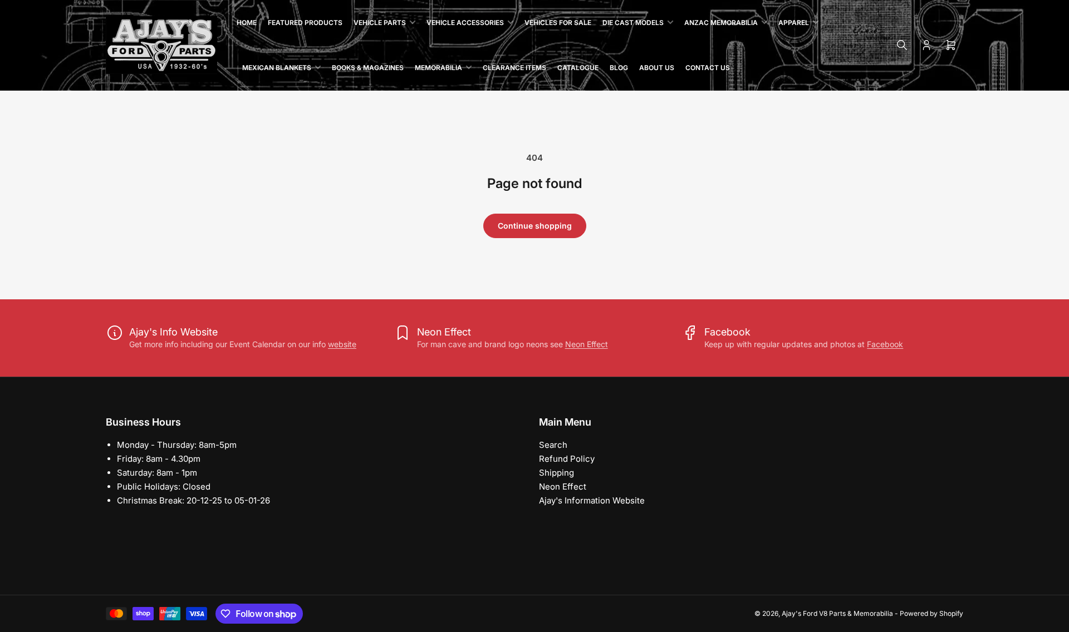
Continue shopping (535, 225)
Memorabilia (438, 67)
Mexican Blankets (276, 67)
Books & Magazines (368, 67)
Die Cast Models (633, 22)
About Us (656, 67)
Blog (619, 67)
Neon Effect (586, 344)
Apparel (793, 22)
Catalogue (578, 67)
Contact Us (707, 67)
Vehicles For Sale (557, 22)
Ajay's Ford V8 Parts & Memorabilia (837, 613)
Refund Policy (567, 458)
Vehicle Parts (380, 22)
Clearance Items (514, 67)
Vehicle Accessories (465, 22)
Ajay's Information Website (592, 500)
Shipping (556, 472)
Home (247, 22)
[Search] (902, 45)
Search (553, 445)
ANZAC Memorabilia (721, 22)
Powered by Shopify (931, 613)
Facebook (885, 344)
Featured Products (305, 22)
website (342, 344)
